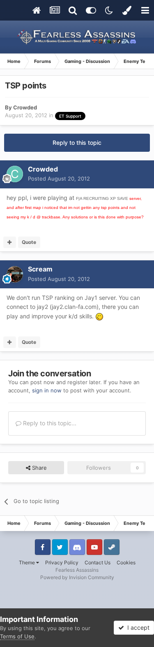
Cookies (126, 562)
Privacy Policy (61, 562)
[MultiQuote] (9, 242)
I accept (136, 627)
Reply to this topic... (48, 423)
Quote (29, 242)
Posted (59, 178)
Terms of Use (17, 636)
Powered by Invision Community (77, 577)
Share (38, 467)
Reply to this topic (77, 142)
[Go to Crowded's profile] (15, 174)
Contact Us (97, 562)
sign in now (47, 390)
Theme (27, 562)
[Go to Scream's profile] (15, 274)
